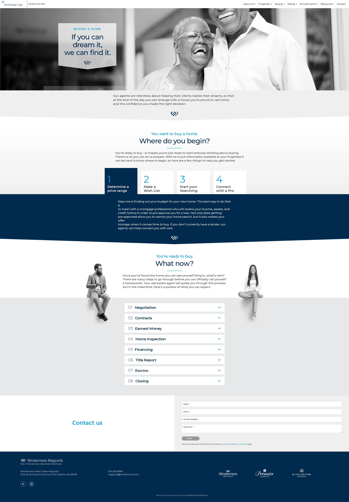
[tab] (174, 307)
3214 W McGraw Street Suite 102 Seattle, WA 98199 (48, 474)
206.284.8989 (115, 471)
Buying (280, 5)
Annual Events (309, 5)
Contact (341, 4)
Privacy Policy (226, 444)
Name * (186, 404)
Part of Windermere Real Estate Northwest (41, 464)
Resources (328, 5)
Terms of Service (241, 444)
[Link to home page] (14, 4)
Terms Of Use (161, 495)
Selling (293, 5)
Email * (186, 412)
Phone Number (190, 419)
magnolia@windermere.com (123, 474)
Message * (188, 427)
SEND (190, 438)
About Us (250, 5)
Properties (266, 5)
